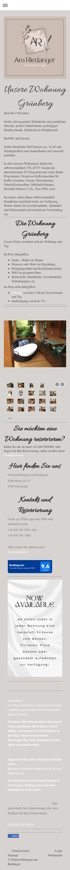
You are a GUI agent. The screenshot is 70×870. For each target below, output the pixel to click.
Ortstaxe (17, 292)
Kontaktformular (14, 455)
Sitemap (13, 855)
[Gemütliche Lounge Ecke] (21, 385)
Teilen (14, 836)
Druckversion (20, 851)
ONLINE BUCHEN (21, 824)
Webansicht (55, 855)
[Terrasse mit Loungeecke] (10, 385)
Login (58, 851)
